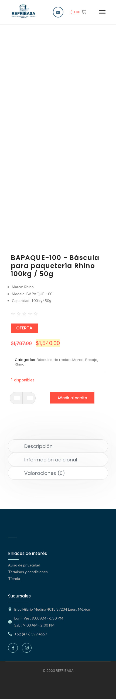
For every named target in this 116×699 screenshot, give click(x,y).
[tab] (58, 446)
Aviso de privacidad (24, 565)
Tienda (14, 578)
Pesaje (91, 359)
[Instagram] (27, 648)
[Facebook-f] (13, 648)
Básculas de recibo (54, 359)
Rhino (20, 364)
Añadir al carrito (72, 398)
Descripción (38, 446)
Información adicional (50, 459)
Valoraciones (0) (44, 473)
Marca (78, 359)
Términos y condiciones (28, 571)
